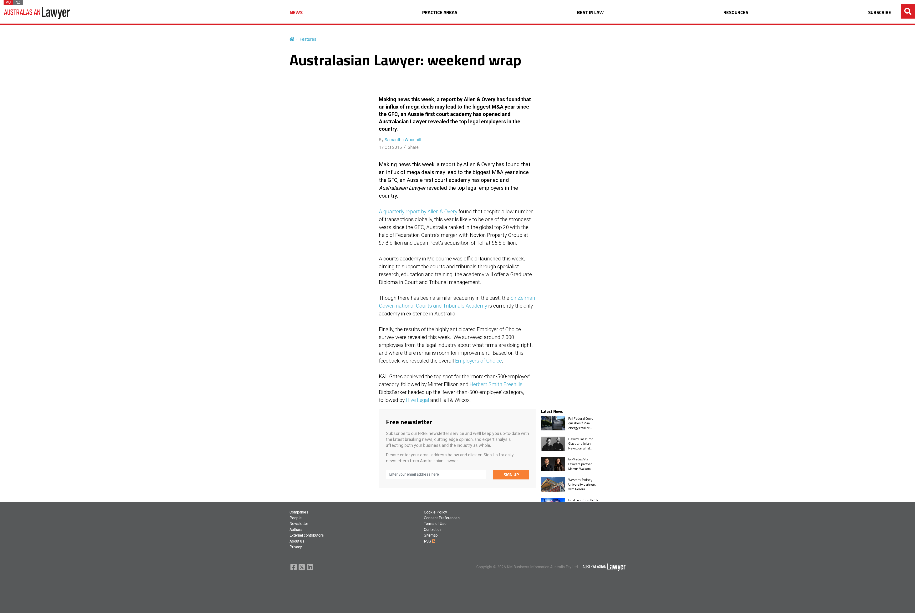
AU (8, 2)
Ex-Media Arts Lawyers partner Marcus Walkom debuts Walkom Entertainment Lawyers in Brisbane (583, 464)
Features (308, 39)
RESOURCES (735, 12)
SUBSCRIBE (879, 12)
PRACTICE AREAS (439, 12)
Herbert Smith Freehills (496, 384)
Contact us (433, 529)
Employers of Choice (478, 361)
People (296, 518)
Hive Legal (417, 400)
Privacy (296, 547)
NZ (17, 2)
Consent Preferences (442, 518)
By (400, 139)
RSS (428, 541)
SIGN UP (511, 474)
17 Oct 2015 (390, 147)
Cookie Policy (435, 512)
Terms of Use (435, 523)
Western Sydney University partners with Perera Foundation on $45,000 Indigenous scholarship (582, 484)
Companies (299, 512)
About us (297, 541)
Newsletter (299, 523)
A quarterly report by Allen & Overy (418, 211)
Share (413, 147)
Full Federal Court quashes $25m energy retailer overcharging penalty (580, 423)
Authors (296, 529)
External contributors (307, 535)
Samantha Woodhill (403, 139)
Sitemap (431, 535)
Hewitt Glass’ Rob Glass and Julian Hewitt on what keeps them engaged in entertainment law (581, 444)
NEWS (296, 12)
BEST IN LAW (590, 12)
